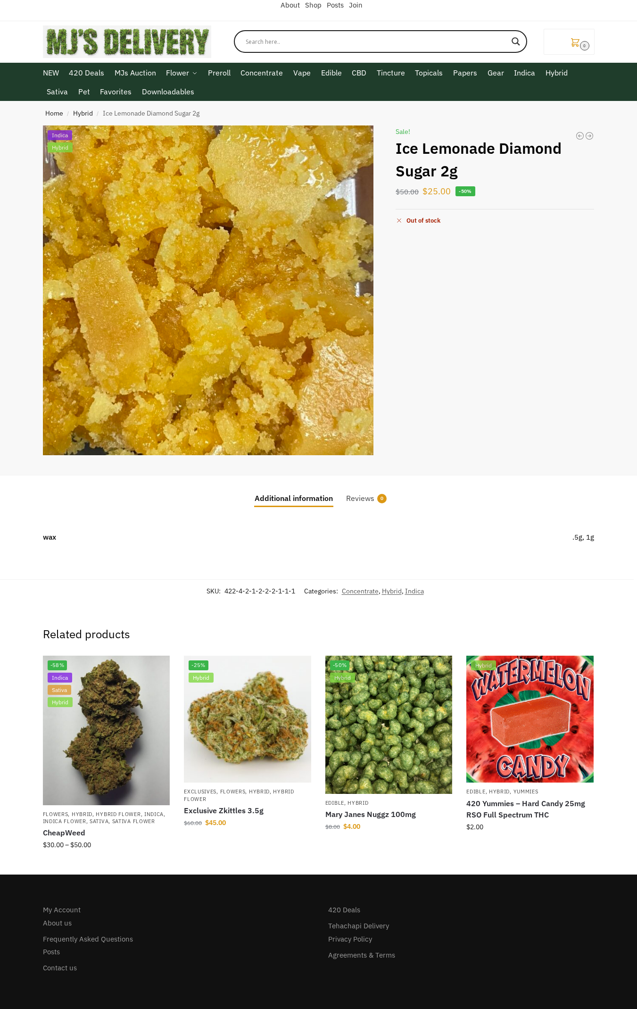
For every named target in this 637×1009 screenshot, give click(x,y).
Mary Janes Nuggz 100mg (370, 814)
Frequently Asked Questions (88, 938)
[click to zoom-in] (208, 290)
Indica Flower (64, 821)
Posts (51, 951)
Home (54, 113)
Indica (414, 591)
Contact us (60, 967)
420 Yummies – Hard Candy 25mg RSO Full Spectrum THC (525, 809)
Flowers (55, 814)
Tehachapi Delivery (358, 925)
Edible (334, 803)
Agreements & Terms (361, 955)
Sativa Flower (133, 821)
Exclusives (200, 791)
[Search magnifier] (515, 41)
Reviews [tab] (364, 498)
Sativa (99, 821)
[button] (569, 42)
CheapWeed (64, 832)
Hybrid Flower (118, 814)
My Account (62, 909)
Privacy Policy (350, 938)
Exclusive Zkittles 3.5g (224, 810)
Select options (106, 865)
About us (57, 922)
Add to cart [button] (247, 843)
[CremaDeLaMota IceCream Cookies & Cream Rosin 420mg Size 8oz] (589, 136)
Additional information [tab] (294, 498)
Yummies (525, 791)
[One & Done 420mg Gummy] (580, 136)
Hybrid (83, 113)
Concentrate (360, 591)
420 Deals (344, 909)
